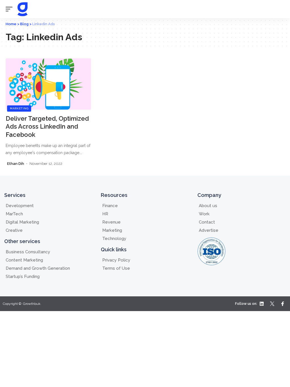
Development (20, 205)
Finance (110, 205)
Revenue (111, 222)
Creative (14, 230)
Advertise (208, 230)
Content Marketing (24, 260)
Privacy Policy (116, 260)
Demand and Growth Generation (38, 268)
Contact (207, 222)
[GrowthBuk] (22, 9)
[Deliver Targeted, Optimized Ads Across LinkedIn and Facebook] (48, 84)
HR (105, 213)
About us (208, 205)
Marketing (19, 108)
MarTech (14, 213)
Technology (114, 238)
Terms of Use (116, 268)
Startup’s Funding (23, 276)
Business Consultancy (28, 251)
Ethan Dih (15, 163)
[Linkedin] (261, 303)
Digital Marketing (22, 222)
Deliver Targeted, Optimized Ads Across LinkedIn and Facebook (47, 126)
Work (204, 213)
